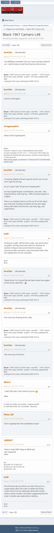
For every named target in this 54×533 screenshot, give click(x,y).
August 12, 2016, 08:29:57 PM (13, 481)
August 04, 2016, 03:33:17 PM (16, 57)
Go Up (4, 512)
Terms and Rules (25, 528)
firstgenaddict (11, 126)
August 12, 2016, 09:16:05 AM (13, 275)
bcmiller (8, 52)
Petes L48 (9, 414)
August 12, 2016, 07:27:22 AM (13, 238)
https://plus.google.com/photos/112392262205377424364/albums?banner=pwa (28, 160)
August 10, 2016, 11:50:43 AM (13, 174)
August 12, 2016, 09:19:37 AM (16, 312)
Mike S (7, 382)
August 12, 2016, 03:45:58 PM (13, 419)
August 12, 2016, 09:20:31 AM (16, 349)
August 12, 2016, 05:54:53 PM (13, 444)
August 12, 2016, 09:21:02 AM (13, 386)
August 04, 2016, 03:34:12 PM (16, 94)
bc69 (6, 233)
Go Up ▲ (36, 528)
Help (16, 528)
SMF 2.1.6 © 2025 (21, 530)
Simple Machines (33, 530)
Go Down (6, 45)
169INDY (8, 440)
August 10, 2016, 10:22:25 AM (13, 130)
